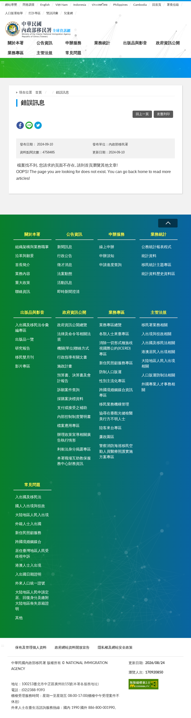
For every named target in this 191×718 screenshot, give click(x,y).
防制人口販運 (110, 372)
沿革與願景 (24, 256)
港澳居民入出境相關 (158, 352)
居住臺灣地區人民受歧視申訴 (32, 553)
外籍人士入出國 (28, 524)
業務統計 (102, 43)
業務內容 (22, 274)
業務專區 (16, 53)
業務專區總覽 (110, 325)
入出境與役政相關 (156, 334)
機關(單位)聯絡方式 (73, 348)
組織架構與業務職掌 (32, 247)
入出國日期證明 (28, 574)
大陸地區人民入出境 (32, 515)
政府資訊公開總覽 (72, 325)
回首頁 (156, 4)
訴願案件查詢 (68, 390)
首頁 (38, 92)
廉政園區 (106, 437)
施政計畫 (64, 366)
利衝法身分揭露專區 (74, 449)
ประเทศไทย (99, 4)
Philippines (120, 4)
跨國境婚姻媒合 (28, 542)
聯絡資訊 (22, 292)
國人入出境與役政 (30, 506)
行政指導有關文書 (72, 357)
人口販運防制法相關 (158, 375)
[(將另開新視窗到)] (143, 684)
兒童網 (68, 13)
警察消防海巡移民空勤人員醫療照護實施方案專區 (116, 451)
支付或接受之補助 (72, 408)
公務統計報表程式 (156, 247)
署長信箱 (173, 4)
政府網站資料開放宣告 (72, 647)
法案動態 (64, 274)
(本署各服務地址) (85, 684)
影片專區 (22, 366)
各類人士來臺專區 (114, 334)
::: (2, 4)
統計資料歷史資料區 (158, 274)
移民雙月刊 (24, 357)
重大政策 (22, 283)
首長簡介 (22, 265)
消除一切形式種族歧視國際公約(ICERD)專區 (116, 348)
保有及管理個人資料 (31, 647)
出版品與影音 (135, 43)
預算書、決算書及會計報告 (74, 378)
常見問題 (73, 53)
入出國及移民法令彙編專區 (32, 328)
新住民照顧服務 (28, 533)
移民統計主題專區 (156, 265)
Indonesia (79, 4)
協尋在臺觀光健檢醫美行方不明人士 (116, 416)
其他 (19, 618)
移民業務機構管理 (114, 404)
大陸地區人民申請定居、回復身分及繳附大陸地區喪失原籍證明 (32, 600)
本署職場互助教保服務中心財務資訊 (74, 461)
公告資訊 (44, 43)
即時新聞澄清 (68, 292)
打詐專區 (35, 13)
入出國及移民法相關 (158, 343)
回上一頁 (142, 114)
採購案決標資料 (70, 399)
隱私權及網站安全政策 (115, 647)
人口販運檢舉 (14, 13)
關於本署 (16, 43)
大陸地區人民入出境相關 (158, 363)
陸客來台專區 (110, 428)
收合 (168, 223)
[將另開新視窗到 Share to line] (29, 125)
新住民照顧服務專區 (116, 363)
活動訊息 (64, 283)
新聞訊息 (64, 247)
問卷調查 (29, 4)
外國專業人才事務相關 (158, 387)
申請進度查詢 (110, 265)
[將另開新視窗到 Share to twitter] (38, 125)
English (45, 4)
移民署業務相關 (155, 325)
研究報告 (22, 348)
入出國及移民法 (28, 497)
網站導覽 (11, 4)
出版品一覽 (24, 339)
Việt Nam (61, 4)
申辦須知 (106, 256)
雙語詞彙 (52, 13)
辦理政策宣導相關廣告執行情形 (74, 437)
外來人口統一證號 (30, 583)
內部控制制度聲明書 (74, 417)
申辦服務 (73, 43)
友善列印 (163, 114)
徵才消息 (64, 265)
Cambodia (140, 4)
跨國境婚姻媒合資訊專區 (116, 393)
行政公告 (64, 256)
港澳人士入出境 (28, 565)
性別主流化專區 (112, 381)
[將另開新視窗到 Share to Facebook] (20, 125)
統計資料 (149, 256)
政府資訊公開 (168, 43)
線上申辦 (106, 247)
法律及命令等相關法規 (74, 337)
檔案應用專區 (68, 426)
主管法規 (44, 53)
